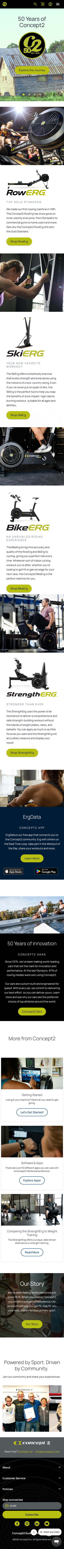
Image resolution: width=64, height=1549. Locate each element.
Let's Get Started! (32, 1112)
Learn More (32, 858)
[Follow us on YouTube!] (46, 1524)
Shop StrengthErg (22, 752)
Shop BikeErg (19, 588)
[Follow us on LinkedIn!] (36, 1524)
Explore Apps (32, 1180)
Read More (32, 1252)
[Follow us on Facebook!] (17, 1524)
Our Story (32, 1324)
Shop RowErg (19, 241)
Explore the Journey (32, 70)
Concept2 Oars (32, 1011)
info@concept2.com (47, 1451)
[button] (23, 94)
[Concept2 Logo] (4, 4)
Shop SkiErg (18, 415)
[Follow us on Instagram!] (27, 1524)
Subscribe (32, 1514)
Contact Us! (25, 1451)
